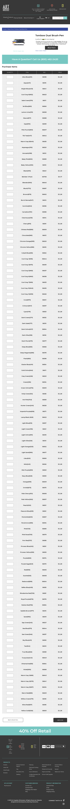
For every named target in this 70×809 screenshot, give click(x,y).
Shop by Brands (18, 18)
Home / (5, 29)
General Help (29, 787)
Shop (47, 787)
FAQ (26, 791)
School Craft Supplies (47, 774)
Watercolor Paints (59, 771)
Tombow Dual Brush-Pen (20, 29)
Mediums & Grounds (47, 769)
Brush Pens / (11, 29)
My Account (7, 785)
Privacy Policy (50, 789)
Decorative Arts (20, 771)
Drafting (18, 774)
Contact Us (28, 785)
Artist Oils (5, 767)
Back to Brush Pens (13, 720)
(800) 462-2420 (62, 9)
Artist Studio (6, 770)
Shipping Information (31, 789)
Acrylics (5, 764)
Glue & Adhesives (33, 771)
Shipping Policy (50, 791)
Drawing (31, 764)
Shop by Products (8, 17)
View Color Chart (40, 50)
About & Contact (28, 18)
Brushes (5, 772)
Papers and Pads (46, 771)
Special (56, 769)
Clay (17, 769)
